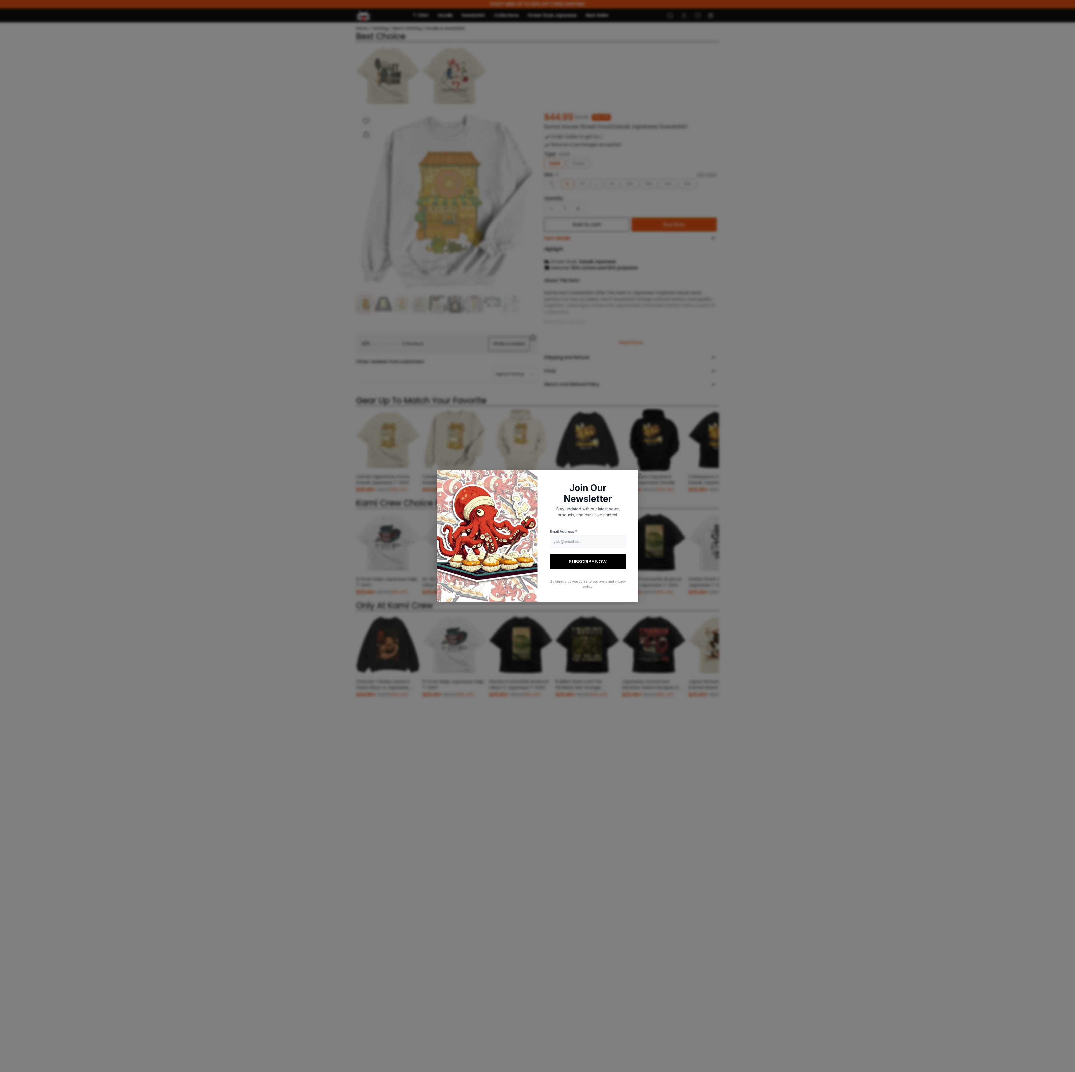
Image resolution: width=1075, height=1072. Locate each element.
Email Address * (563, 531)
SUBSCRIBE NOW (588, 561)
